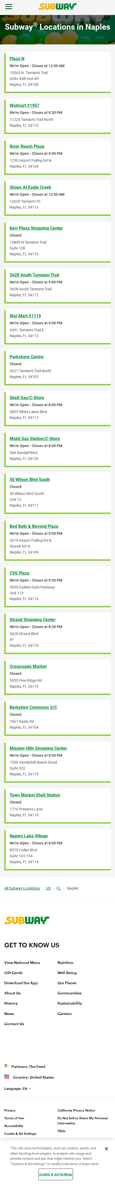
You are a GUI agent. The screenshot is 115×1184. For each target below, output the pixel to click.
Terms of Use (14, 1118)
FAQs (61, 1131)
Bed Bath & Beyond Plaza (34, 526)
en (15, 1088)
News (9, 1014)
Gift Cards (13, 973)
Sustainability (69, 1003)
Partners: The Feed (28, 1067)
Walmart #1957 (24, 105)
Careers (64, 1014)
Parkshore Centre (27, 356)
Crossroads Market (28, 666)
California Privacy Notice (76, 1110)
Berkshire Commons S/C (33, 707)
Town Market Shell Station (35, 795)
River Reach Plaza (27, 146)
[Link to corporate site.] (27, 938)
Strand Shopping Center (33, 619)
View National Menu (22, 963)
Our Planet (66, 983)
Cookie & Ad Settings (20, 1133)
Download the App (21, 983)
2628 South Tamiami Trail (34, 275)
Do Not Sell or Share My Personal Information (82, 1121)
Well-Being (67, 973)
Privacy (10, 1110)
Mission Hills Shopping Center (38, 748)
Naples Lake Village (29, 836)
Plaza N (17, 58)
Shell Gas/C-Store (27, 397)
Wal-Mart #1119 (25, 315)
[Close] (106, 1149)
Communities (69, 993)
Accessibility (14, 1126)
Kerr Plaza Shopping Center (36, 228)
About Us (12, 993)
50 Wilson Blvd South (30, 479)
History (11, 1003)
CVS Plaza (19, 573)
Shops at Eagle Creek (30, 187)
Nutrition (65, 963)
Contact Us (14, 1024)
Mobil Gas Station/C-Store (35, 438)
